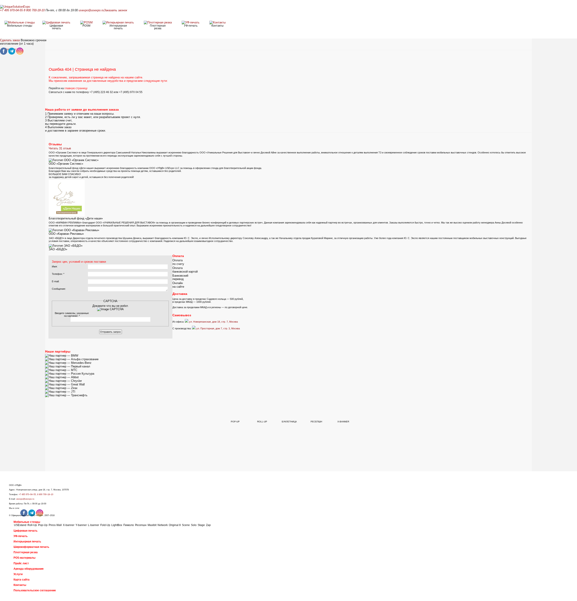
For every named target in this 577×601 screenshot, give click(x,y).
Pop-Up (43, 525)
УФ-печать (20, 536)
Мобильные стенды (27, 522)
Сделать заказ (10, 40)
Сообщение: (59, 288)
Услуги (18, 574)
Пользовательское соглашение (35, 590)
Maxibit (152, 525)
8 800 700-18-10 (34, 10)
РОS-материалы (24, 557)
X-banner (68, 525)
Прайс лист (21, 563)
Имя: (54, 266)
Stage (201, 525)
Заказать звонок (115, 10)
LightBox (116, 525)
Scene (186, 525)
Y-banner (81, 525)
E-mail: (55, 281)
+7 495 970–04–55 (27, 494)
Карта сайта (22, 579)
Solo (194, 525)
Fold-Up (105, 525)
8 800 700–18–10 (45, 494)
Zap (208, 525)
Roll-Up (32, 525)
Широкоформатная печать (31, 547)
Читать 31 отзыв (60, 148)
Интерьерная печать (27, 541)
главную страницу (75, 88)
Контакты (20, 585)
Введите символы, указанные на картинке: (72, 314)
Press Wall (55, 525)
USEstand (20, 525)
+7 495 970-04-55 (11, 10)
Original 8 (175, 525)
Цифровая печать (25, 530)
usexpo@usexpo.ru (91, 10)
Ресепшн (141, 525)
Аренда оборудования (29, 568)
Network (163, 525)
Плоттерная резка (26, 552)
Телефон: (58, 274)
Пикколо (128, 525)
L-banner (93, 525)
